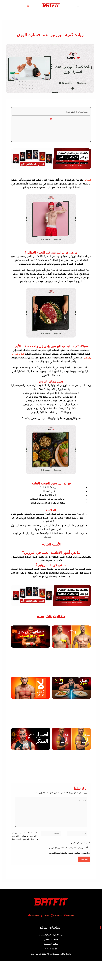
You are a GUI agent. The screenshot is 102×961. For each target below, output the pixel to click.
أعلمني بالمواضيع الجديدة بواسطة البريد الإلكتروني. (68, 853)
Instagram (57, 915)
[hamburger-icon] (78, 6)
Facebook (34, 915)
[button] (28, 6)
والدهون (87, 357)
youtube (70, 915)
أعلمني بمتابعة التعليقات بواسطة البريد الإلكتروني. (68, 848)
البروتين (87, 180)
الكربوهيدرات (18, 354)
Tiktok (46, 915)
